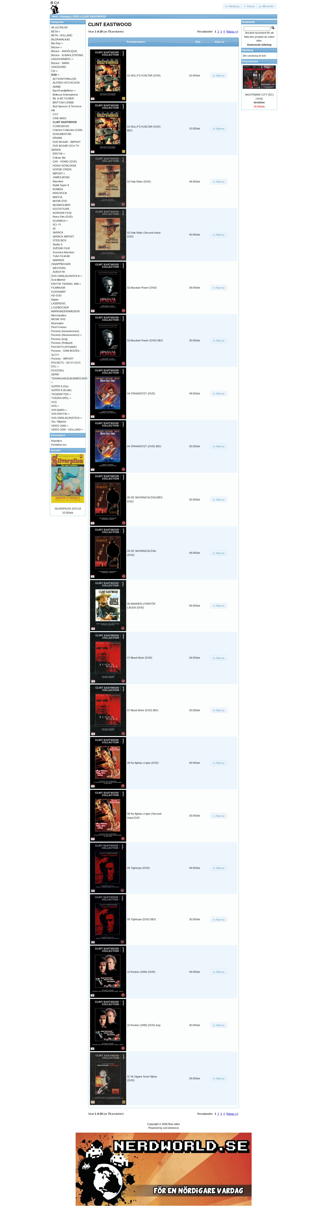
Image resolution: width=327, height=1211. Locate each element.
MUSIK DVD (60, 200)
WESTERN (59, 268)
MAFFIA (57, 197)
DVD (76, 16)
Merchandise (58, 315)
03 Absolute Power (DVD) (142, 287)
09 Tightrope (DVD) (138, 868)
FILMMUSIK (58, 287)
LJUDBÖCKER (60, 307)
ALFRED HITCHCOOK (66, 82)
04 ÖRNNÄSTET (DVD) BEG (144, 446)
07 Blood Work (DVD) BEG (142, 710)
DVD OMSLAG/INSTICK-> (66, 275)
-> (55, 74)
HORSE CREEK (62, 169)
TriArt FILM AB (61, 256)
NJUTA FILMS (61, 208)
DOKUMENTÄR (62, 134)
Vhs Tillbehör (58, 421)
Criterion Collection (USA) (67, 130)
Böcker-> (56, 47)
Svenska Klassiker (63, 252)
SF (54, 228)
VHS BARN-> (59, 410)
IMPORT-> (59, 173)
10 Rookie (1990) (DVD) (141, 971)
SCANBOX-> (60, 220)
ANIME (57, 86)
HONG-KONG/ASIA (64, 165)
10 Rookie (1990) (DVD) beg (143, 1025)
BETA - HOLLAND (61, 35)
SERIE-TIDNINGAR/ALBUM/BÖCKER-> (69, 378)
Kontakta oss (59, 444)
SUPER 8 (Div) (60, 386)
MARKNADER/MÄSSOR (65, 311)
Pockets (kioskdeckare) (65, 331)
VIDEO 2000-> (59, 425)
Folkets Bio (59, 157)
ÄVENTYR (59, 271)
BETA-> (55, 31)
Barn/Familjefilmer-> (64, 90)
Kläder (55, 299)
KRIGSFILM (60, 193)
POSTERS (57, 370)
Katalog (65, 16)
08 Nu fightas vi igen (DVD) (143, 762)
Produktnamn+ (136, 41)
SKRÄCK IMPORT (63, 236)
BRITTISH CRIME (63, 102)
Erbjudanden (250, 61)
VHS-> (55, 405)
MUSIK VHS (58, 319)
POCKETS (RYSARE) (64, 346)
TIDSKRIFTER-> (61, 394)
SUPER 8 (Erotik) (61, 390)
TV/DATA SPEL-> (61, 398)
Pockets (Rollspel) (62, 342)
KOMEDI (58, 189)
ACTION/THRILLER (64, 78)
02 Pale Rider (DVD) (139, 181)
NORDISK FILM (62, 212)
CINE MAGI (59, 118)
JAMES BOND (61, 177)
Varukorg (247, 50)
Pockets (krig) (59, 339)
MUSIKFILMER (61, 205)
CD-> (54, 71)
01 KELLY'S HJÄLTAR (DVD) (144, 75)
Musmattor (57, 323)
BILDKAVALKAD (60, 39)
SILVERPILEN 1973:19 (68, 508)
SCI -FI (57, 224)
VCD (54, 402)
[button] (232, 6)
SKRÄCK (58, 232)
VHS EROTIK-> (60, 413)
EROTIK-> (59, 153)
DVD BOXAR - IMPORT (67, 141)
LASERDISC (58, 303)
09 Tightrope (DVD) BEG (141, 919)
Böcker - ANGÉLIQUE (64, 51)
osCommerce (171, 1127)
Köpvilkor (56, 440)
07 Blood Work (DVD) (139, 657)
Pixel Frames (59, 327)
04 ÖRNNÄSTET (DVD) (141, 393)
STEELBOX (59, 240)
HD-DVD (56, 295)
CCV (55, 114)
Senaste (56, 450)
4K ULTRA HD (59, 27)
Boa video (174, 1124)
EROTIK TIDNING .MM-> (66, 283)
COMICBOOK (61, 126)
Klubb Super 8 (61, 185)
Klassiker (58, 181)
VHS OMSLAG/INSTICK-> (66, 417)
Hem (55, 16)
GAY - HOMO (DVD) (65, 161)
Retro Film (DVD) (63, 216)
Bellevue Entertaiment (65, 94)
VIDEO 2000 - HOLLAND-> (67, 429)
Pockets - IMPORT (62, 358)
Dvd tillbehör (58, 279)
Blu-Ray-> (57, 43)
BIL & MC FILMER (63, 98)
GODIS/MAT (58, 291)
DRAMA (57, 137)
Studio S (57, 244)
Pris (198, 41)
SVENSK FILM (61, 248)
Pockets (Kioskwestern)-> (66, 335)
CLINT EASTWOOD (94, 16)
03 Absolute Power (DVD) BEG (145, 340)
